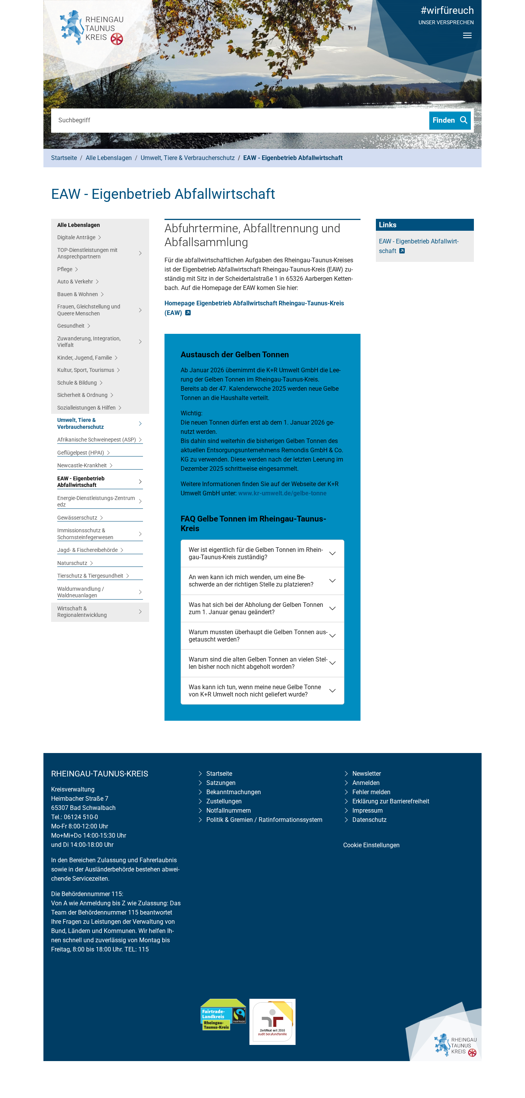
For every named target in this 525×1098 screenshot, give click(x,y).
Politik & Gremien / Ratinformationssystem (264, 819)
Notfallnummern (228, 810)
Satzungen (221, 782)
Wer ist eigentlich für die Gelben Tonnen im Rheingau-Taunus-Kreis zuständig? (256, 553)
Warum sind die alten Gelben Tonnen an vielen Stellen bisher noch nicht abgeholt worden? (258, 663)
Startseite (219, 773)
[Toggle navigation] (467, 41)
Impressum (367, 810)
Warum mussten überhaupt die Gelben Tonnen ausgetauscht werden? (258, 635)
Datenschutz (369, 819)
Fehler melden (371, 792)
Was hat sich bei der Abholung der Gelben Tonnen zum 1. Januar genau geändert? (256, 608)
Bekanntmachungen (233, 792)
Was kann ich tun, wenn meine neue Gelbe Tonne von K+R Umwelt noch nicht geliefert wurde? (255, 690)
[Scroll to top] (508, 1042)
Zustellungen (224, 801)
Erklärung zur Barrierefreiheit (390, 801)
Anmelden (366, 782)
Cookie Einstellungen (371, 845)
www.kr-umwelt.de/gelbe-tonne (282, 493)
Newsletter (366, 773)
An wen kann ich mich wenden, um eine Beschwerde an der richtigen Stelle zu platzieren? (251, 580)
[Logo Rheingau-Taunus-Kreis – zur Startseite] (101, 46)
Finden (445, 120)
